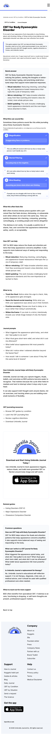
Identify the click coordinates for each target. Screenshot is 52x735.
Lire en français (22, 22)
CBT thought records (25, 48)
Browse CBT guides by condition (18, 411)
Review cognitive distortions (17, 418)
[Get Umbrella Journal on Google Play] (26, 491)
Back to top (7, 610)
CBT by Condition (18, 17)
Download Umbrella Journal (16, 421)
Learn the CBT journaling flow (17, 415)
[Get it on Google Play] (13, 716)
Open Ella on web (9, 721)
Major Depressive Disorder (16, 512)
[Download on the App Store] (13, 709)
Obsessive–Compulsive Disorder (18, 515)
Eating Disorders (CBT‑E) (15, 508)
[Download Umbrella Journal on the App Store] (26, 479)
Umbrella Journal (7, 17)
